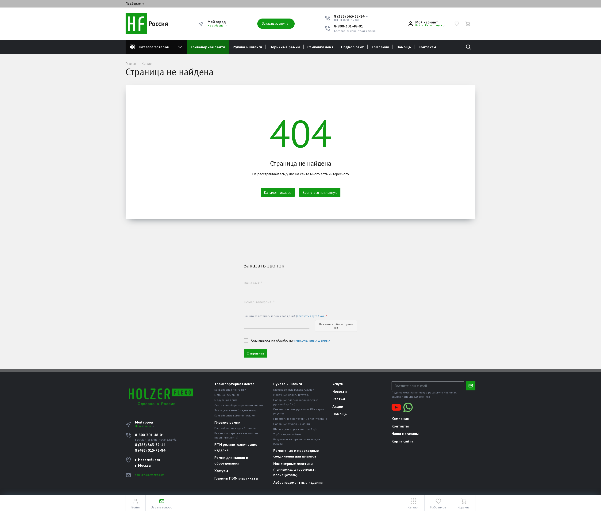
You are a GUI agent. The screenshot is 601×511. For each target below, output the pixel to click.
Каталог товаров (154, 47)
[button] (351, 16)
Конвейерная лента (207, 47)
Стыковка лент (320, 47)
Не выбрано (216, 25)
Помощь (404, 47)
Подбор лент (135, 4)
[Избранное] (457, 24)
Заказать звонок (273, 23)
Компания (380, 47)
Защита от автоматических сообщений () (285, 316)
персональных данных (312, 340)
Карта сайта (402, 441)
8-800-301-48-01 (348, 26)
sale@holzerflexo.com (150, 475)
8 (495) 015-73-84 (150, 450)
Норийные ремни (285, 47)
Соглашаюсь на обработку (290, 340)
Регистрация (433, 25)
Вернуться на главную (319, 192)
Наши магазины (405, 433)
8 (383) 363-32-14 (150, 444)
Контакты (427, 47)
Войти (419, 25)
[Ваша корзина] (468, 24)
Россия (157, 23)
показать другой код (311, 316)
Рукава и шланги (247, 47)
